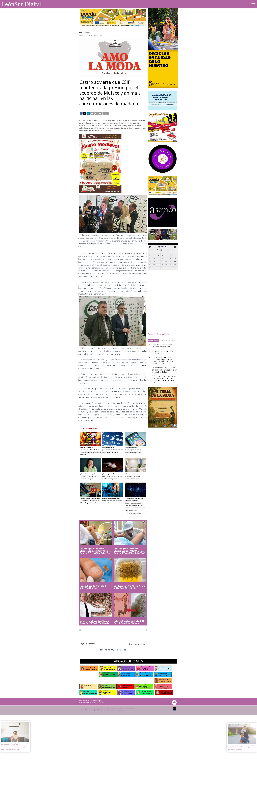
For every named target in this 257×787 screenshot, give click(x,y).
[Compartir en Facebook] (81, 113)
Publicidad (94, 703)
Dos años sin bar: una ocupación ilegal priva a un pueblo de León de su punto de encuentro (164, 360)
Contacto (103, 703)
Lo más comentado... (168, 340)
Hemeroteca (84, 703)
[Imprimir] (92, 113)
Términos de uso (116, 709)
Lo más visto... (153, 340)
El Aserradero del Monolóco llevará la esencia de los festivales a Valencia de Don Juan (164, 379)
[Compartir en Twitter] (84, 113)
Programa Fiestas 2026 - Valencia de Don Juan (162, 346)
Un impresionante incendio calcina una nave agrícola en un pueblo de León (164, 370)
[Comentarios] (100, 113)
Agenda (151, 244)
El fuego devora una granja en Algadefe (164, 352)
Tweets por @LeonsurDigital (158, 334)
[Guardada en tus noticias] (96, 113)
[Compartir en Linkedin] (88, 113)
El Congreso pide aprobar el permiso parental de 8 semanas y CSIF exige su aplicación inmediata (241, 748)
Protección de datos (128, 709)
